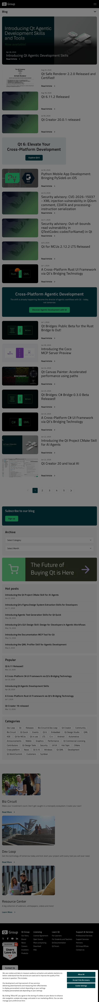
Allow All (81, 974)
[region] (49, 986)
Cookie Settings (81, 985)
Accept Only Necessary (81, 980)
